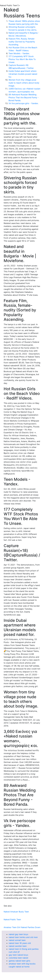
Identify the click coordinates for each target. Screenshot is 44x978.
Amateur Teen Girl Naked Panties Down (22, 927)
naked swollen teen (18, 946)
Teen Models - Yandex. (19, 53)
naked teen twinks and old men (23, 937)
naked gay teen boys (18, 934)
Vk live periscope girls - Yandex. (23, 103)
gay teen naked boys (18, 955)
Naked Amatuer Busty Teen (16, 911)
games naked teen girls (19, 961)
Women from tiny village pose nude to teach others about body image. (24, 83)
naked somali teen (17, 940)
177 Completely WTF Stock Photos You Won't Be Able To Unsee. (22, 59)
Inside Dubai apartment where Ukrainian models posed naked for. (23, 74)
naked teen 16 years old (20, 943)
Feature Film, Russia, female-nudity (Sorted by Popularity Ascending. (22, 41)
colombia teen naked (18, 958)
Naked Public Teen (12, 919)
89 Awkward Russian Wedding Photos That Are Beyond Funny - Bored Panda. (24, 97)
